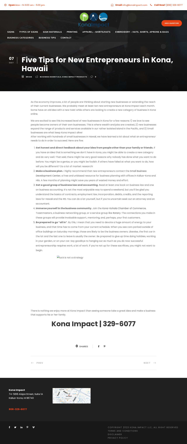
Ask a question (172, 23)
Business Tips (47, 37)
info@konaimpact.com (134, 5)
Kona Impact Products (74, 77)
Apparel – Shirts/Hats (96, 32)
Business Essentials (50, 77)
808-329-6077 (18, 409)
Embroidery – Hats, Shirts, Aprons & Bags (142, 32)
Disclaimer (115, 434)
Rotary (117, 213)
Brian (29, 77)
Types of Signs (28, 32)
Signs (10, 32)
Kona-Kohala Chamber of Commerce (124, 208)
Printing (72, 32)
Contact (66, 37)
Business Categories (20, 37)
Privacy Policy (118, 437)
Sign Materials (52, 32)
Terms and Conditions (123, 430)
